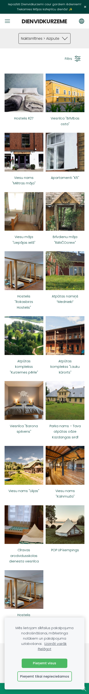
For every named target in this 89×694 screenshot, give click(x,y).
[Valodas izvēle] (81, 21)
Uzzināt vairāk (55, 643)
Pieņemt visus (44, 663)
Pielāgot (44, 649)
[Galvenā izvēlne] (7, 21)
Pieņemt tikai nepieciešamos (44, 676)
